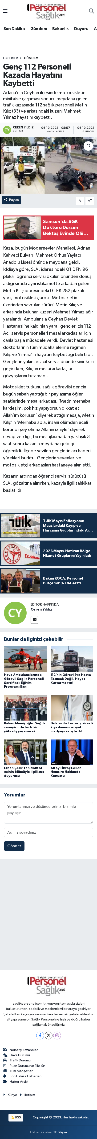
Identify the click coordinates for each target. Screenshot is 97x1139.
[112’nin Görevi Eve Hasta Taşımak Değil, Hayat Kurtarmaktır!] (72, 659)
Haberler (10, 58)
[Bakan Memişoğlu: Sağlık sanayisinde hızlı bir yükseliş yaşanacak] (25, 708)
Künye (12, 1095)
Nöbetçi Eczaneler (24, 1050)
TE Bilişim (60, 1132)
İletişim (29, 1095)
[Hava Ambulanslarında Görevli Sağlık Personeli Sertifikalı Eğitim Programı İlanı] (25, 659)
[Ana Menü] (5, 11)
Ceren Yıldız (41, 609)
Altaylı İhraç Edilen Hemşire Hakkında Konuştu (66, 772)
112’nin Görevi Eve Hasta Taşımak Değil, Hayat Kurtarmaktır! (71, 679)
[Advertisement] (48, 915)
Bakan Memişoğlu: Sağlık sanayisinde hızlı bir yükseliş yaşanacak (24, 727)
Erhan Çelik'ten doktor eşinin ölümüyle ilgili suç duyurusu (24, 772)
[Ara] (91, 12)
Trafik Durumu (20, 1060)
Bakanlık (60, 29)
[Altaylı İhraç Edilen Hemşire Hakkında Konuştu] (72, 752)
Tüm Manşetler (21, 1071)
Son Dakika (14, 29)
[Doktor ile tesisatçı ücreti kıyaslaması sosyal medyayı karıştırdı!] (72, 708)
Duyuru (81, 29)
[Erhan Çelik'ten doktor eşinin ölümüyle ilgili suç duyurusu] (25, 752)
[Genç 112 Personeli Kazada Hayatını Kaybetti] (48, 165)
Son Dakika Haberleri (25, 1076)
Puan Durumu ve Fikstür (27, 1066)
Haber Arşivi (19, 1081)
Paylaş (14, 200)
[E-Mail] (34, 620)
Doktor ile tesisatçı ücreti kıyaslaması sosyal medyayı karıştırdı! (72, 727)
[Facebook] (40, 1035)
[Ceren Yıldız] (15, 613)
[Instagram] (57, 1035)
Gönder (14, 846)
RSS (18, 1117)
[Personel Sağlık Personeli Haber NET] (48, 11)
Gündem (38, 29)
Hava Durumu (20, 1055)
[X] (49, 1035)
